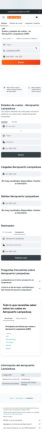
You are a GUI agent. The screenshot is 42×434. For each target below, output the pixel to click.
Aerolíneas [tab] (8, 318)
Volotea (8, 333)
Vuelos (11, 398)
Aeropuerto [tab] (19, 232)
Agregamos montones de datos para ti (17, 424)
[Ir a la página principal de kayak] (14, 17)
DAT (7, 336)
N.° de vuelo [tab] (7, 232)
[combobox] (23, 135)
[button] (39, 11)
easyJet (8, 348)
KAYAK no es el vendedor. (12, 420)
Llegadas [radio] (4, 122)
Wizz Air (8, 345)
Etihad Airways (11, 339)
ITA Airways (9, 342)
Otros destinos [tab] (21, 318)
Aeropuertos (19, 398)
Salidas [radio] (14, 122)
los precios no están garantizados (13, 414)
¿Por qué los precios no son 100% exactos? (19, 428)
